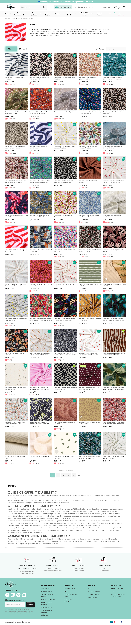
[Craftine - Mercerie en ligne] (10, 7)
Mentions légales (117, 588)
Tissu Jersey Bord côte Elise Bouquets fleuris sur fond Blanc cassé (16, 285)
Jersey (32, 18)
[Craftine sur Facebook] (7, 595)
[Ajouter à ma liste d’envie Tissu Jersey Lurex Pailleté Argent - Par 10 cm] (57, 107)
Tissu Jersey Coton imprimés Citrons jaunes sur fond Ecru (64, 147)
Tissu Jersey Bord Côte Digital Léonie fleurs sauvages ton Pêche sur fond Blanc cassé (114, 423)
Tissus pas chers (46, 607)
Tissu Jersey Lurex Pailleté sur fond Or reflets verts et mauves (16, 112)
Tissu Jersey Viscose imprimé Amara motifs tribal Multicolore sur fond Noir (64, 319)
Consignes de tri (93, 594)
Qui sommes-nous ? (94, 591)
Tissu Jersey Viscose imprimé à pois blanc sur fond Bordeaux (89, 388)
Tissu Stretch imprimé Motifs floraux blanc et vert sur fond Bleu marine (40, 423)
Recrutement (92, 597)
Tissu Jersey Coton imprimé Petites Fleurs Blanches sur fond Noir (64, 181)
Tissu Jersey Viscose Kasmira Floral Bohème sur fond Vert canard (113, 78)
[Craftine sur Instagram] (13, 595)
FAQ (66, 591)
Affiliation (44, 615)
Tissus (7, 14)
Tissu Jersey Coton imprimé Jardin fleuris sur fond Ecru (64, 216)
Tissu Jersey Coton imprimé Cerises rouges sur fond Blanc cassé (113, 181)
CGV (112, 591)
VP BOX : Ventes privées (47, 595)
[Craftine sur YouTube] (24, 595)
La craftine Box (46, 591)
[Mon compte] (120, 7)
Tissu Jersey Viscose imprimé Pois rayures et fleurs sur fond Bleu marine (65, 354)
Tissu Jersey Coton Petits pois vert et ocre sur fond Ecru (15, 388)
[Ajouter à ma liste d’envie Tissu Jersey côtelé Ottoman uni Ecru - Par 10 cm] (32, 452)
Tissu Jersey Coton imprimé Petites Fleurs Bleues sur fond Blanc (89, 216)
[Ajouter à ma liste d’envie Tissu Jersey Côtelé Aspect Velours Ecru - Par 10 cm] (7, 452)
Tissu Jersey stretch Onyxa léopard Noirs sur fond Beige (40, 78)
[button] (63, 7)
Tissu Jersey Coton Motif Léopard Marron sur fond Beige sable (15, 147)
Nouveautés (112, 13)
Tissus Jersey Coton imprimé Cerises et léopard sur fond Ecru (90, 250)
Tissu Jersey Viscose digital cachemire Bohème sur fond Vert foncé (90, 457)
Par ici (90, 2)
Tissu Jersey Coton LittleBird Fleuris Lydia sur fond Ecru (88, 78)
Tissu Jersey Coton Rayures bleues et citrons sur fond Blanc (16, 319)
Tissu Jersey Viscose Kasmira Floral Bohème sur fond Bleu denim (39, 216)
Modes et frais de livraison (71, 595)
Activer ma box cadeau (46, 603)
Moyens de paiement (68, 600)
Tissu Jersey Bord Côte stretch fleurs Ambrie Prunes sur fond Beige (15, 181)
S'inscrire (30, 604)
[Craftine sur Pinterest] (18, 595)
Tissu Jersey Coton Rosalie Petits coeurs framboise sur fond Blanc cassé (88, 354)
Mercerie (58, 14)
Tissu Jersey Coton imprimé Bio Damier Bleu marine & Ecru (65, 388)
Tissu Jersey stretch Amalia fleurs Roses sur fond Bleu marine (16, 216)
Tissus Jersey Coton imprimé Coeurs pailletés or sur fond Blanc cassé (40, 354)
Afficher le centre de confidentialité (118, 595)
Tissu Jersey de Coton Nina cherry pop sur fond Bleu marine (90, 112)
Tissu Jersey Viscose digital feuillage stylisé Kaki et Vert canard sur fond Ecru (113, 389)
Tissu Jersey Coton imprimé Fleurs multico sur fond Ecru (88, 147)
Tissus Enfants (47, 14)
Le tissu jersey (12, 495)
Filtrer (9, 49)
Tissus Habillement (34, 14)
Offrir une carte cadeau (46, 611)
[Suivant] (79, 475)
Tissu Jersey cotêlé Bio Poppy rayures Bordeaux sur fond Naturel (114, 354)
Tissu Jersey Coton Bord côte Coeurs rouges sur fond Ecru (65, 285)
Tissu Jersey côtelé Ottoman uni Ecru (40, 456)
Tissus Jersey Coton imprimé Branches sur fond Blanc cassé (114, 457)
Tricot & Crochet (99, 14)
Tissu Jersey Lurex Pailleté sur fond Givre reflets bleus (113, 147)
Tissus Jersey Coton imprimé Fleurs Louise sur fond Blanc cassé (15, 423)
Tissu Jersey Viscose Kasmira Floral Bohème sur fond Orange (39, 112)
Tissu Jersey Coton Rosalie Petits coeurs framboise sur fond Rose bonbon (39, 389)
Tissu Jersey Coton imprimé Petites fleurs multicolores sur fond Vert (40, 181)
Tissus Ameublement (19, 14)
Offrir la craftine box (48, 599)
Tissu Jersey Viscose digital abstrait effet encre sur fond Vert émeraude (113, 319)
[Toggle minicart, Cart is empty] (124, 7)
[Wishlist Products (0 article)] (115, 7)
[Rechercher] (44, 7)
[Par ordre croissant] (97, 49)
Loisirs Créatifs (69, 14)
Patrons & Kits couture (84, 14)
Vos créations (46, 588)
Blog (89, 588)
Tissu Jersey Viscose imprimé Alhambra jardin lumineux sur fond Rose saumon (41, 319)
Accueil (7, 18)
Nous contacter (70, 588)
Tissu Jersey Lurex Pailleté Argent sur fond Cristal (113, 216)
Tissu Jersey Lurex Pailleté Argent (63, 112)
